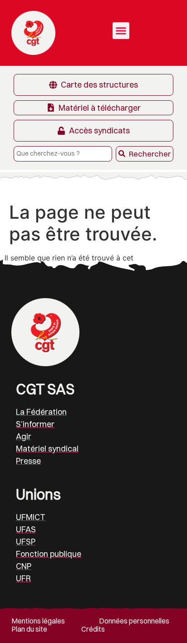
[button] (121, 30)
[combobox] (63, 154)
